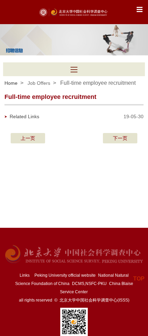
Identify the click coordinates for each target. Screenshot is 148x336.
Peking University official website (65, 275)
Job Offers (39, 83)
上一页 (28, 138)
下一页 (120, 138)
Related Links (24, 116)
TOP (139, 279)
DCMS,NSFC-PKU (89, 283)
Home (11, 83)
